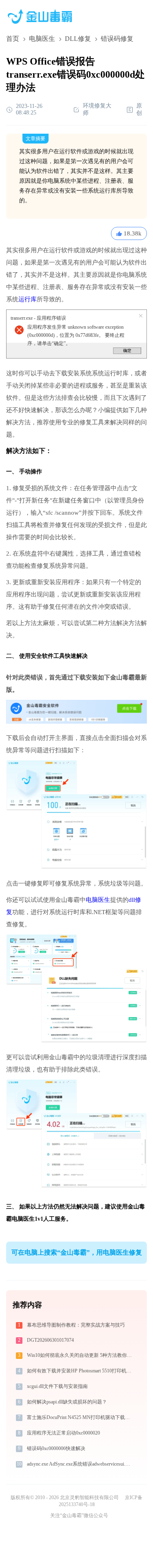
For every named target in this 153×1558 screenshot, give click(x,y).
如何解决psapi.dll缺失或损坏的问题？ (67, 1402)
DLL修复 (78, 38)
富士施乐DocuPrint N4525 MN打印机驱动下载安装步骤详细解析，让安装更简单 (80, 1417)
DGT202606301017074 (50, 1340)
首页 (12, 38)
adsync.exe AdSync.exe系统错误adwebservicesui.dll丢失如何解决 (80, 1464)
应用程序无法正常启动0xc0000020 (63, 1433)
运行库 (27, 299)
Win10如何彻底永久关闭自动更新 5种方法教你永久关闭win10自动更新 (80, 1355)
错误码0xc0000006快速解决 (56, 1448)
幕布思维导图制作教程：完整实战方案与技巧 (76, 1325)
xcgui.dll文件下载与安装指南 (57, 1386)
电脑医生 (42, 38)
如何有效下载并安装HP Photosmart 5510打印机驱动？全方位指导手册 (80, 1371)
